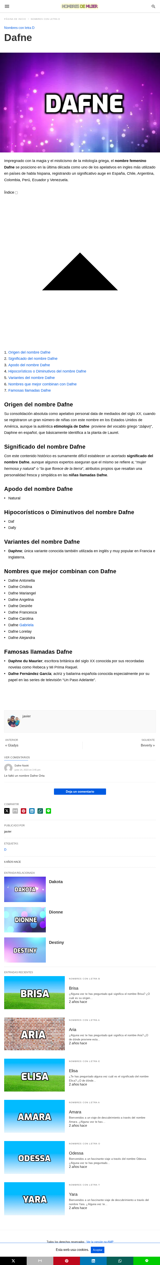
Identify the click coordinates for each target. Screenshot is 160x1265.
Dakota (56, 881)
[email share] (15, 811)
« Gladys (11, 745)
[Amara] (34, 1116)
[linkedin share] (32, 811)
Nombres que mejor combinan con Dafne (42, 384)
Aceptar (97, 1249)
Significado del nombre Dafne (33, 358)
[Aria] (34, 1033)
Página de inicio (15, 19)
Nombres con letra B (84, 979)
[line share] (48, 811)
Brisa (73, 988)
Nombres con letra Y (84, 1185)
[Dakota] (25, 889)
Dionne (56, 912)
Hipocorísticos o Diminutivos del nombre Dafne (47, 371)
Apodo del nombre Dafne (29, 365)
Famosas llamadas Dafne (29, 390)
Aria (72, 1029)
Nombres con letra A (84, 1020)
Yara (73, 1194)
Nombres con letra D (45, 19)
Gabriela (26, 625)
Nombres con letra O (84, 1143)
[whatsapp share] (40, 811)
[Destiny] (25, 950)
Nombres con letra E (84, 1061)
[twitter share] (7, 811)
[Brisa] (34, 992)
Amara (75, 1112)
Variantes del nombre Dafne (31, 378)
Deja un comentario (80, 791)
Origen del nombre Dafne (29, 352)
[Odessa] (34, 1157)
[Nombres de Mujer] (80, 6)
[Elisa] (34, 1075)
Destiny (56, 942)
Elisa (73, 1070)
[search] (153, 6)
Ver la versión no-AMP (100, 1241)
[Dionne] (25, 919)
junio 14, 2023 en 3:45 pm (27, 770)
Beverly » (148, 745)
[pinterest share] (23, 811)
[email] (40, 1261)
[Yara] (34, 1198)
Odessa (76, 1153)
